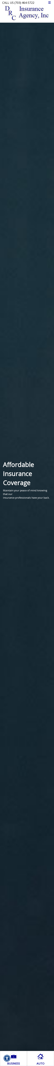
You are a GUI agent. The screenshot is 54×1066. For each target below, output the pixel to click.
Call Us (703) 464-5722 (18, 3)
